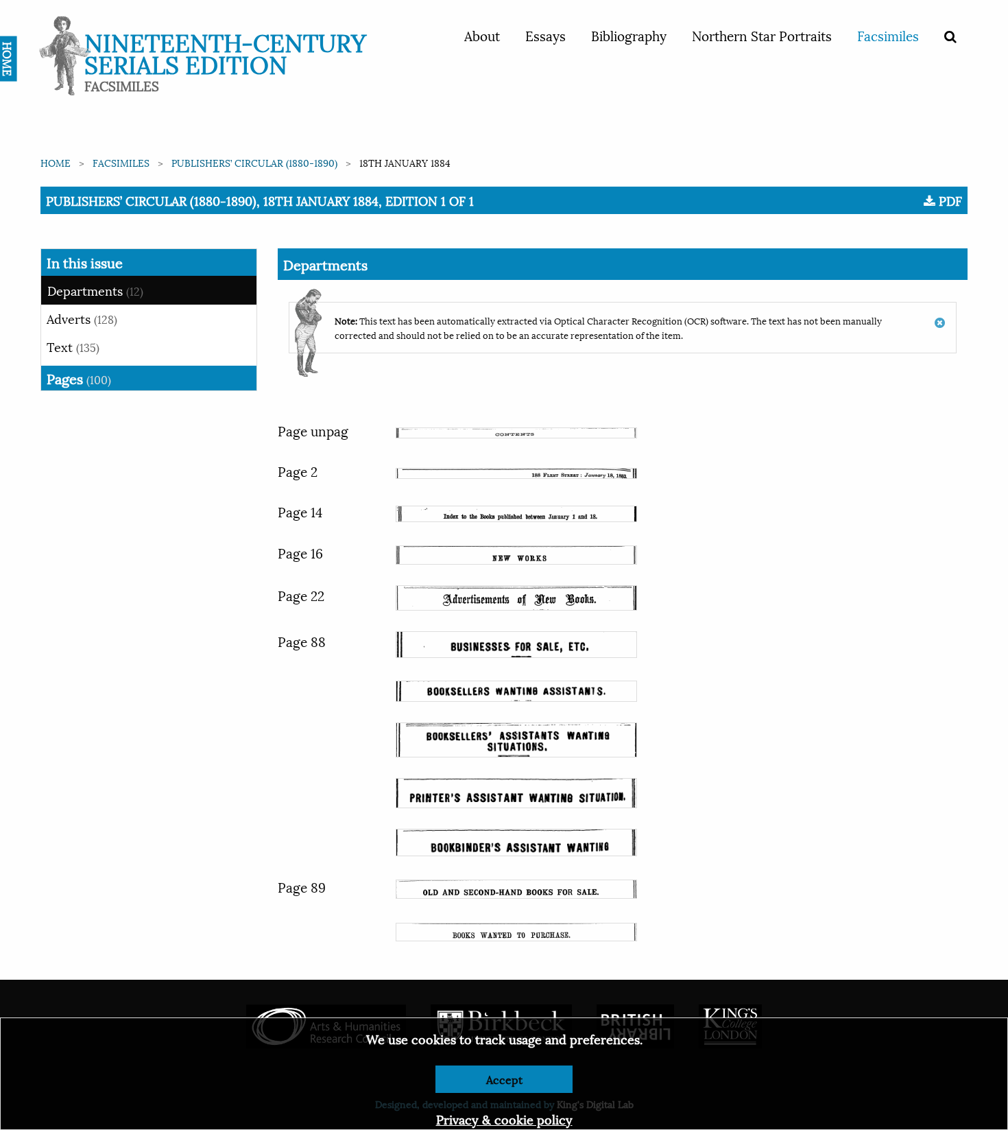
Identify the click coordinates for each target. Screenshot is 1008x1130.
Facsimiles (888, 35)
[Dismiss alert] (940, 316)
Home (55, 162)
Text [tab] (73, 346)
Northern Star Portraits (762, 35)
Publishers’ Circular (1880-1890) (254, 162)
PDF (948, 200)
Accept (504, 1078)
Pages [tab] (79, 378)
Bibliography (629, 35)
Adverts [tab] (82, 318)
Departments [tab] (95, 290)
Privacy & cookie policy (504, 1118)
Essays (545, 35)
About (482, 35)
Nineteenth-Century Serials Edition (225, 52)
